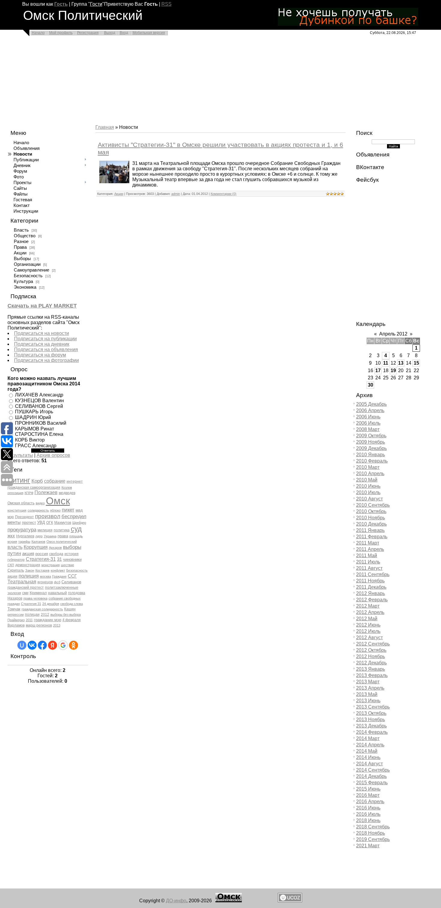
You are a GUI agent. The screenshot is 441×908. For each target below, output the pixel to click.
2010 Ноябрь (370, 517)
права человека (35, 598)
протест (29, 522)
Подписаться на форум (40, 354)
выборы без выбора (65, 614)
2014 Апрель (370, 744)
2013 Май (366, 694)
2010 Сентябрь (373, 505)
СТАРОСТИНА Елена (39, 434)
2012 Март (368, 606)
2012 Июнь (368, 624)
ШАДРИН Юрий (33, 417)
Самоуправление (31, 270)
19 (393, 370)
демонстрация (27, 565)
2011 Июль (368, 561)
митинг (19, 480)
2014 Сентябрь (373, 770)
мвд (79, 510)
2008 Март (368, 429)
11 (385, 363)
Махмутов (62, 523)
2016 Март (368, 795)
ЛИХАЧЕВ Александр (39, 394)
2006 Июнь (368, 416)
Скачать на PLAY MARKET (42, 306)
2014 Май (366, 751)
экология (14, 593)
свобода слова (71, 604)
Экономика (25, 287)
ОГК (49, 523)
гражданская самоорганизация (34, 487)
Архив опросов (53, 455)
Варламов (16, 625)
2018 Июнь (368, 820)
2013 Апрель (370, 688)
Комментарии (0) (223, 194)
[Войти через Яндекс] (52, 645)
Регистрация (88, 33)
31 (59, 559)
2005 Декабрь (371, 404)
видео (40, 503)
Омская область (21, 503)
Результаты (20, 455)
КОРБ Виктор (30, 439)
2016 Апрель (370, 801)
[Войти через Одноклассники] (73, 645)
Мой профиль (61, 33)
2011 (29, 620)
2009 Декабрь (371, 448)
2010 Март (368, 467)
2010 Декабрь (371, 524)
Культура (23, 281)
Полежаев (46, 492)
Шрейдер (79, 522)
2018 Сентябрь (373, 826)
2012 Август (369, 637)
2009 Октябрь (371, 435)
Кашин (70, 609)
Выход (109, 33)
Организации (27, 264)
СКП (11, 565)
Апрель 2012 (393, 333)
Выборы (22, 258)
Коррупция (36, 547)
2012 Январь (370, 593)
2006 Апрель (370, 410)
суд (76, 529)
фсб (57, 582)
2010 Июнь (368, 486)
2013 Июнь (368, 700)
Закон (29, 570)
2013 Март (368, 681)
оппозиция (15, 493)
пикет (68, 510)
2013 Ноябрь (370, 719)
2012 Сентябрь (373, 643)
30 (370, 384)
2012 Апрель (370, 612)
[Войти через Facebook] (42, 645)
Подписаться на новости (41, 333)
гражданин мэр (47, 620)
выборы (72, 547)
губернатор (16, 559)
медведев (67, 493)
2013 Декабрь (371, 725)
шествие (67, 565)
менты (14, 522)
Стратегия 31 (31, 604)
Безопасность (28, 275)
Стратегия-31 (41, 559)
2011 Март (367, 542)
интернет (75, 481)
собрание (54, 481)
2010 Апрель (370, 473)
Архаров (55, 547)
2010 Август (369, 498)
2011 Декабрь (371, 587)
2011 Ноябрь (370, 580)
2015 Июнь (368, 788)
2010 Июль (368, 492)
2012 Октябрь (371, 650)
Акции (20, 253)
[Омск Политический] (228, 900)
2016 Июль (368, 814)
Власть (21, 230)
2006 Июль (368, 423)
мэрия (12, 541)
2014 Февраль (372, 732)
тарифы (24, 541)
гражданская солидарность (42, 609)
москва (45, 576)
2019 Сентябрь (373, 839)
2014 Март (368, 738)
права (63, 536)
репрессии (16, 614)
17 (378, 370)
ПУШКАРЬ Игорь (34, 411)
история (71, 554)
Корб (37, 481)
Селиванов (71, 582)
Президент (24, 517)
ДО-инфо (176, 900)
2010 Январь (370, 454)
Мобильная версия (149, 33)
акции (12, 576)
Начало (38, 33)
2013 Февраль (372, 675)
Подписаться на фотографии (46, 360)
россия (41, 553)
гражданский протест (26, 587)
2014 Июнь (368, 757)
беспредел (74, 516)
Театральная (22, 581)
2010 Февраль (372, 460)
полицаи (32, 614)
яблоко (55, 510)
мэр (11, 517)
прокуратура (22, 530)
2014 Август (369, 763)
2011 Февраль (371, 536)
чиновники (72, 559)
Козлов (67, 487)
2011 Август (369, 568)
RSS (166, 4)
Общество (24, 235)
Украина (50, 536)
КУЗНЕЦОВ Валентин (39, 400)
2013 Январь (370, 669)
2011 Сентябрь (372, 574)
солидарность (38, 510)
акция (28, 553)
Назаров (15, 598)
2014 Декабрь (371, 776)
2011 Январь (370, 530)
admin (175, 194)
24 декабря (50, 604)
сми (25, 593)
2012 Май (366, 618)
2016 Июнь (368, 807)
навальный (57, 593)
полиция (29, 576)
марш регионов (39, 625)
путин (14, 553)
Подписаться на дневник (41, 344)
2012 (45, 614)
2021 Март (368, 845)
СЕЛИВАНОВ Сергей (39, 405)
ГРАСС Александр (35, 445)
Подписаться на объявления (46, 349)
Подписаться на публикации (45, 338)
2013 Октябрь (371, 713)
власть (15, 547)
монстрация (50, 565)
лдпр (39, 536)
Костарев (42, 570)
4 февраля (71, 620)
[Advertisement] (180, 82)
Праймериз (16, 620)
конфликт (58, 570)
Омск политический (61, 541)
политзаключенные (61, 587)
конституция (17, 510)
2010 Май (366, 479)
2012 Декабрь (371, 662)
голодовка (76, 593)
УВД (41, 522)
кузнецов (45, 582)
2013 (56, 625)
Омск (58, 500)
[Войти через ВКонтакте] (32, 645)
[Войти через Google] (63, 645)
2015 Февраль (372, 782)
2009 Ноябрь (370, 442)
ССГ (72, 576)
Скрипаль (16, 570)
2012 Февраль (372, 599)
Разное (21, 241)
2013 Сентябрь (373, 706)
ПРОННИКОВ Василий (40, 423)
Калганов (38, 541)
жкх (11, 535)
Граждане (59, 576)
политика (62, 530)
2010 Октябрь (371, 511)
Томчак (14, 609)
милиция (45, 530)
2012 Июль (368, 631)
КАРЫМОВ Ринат (34, 428)
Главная (104, 127)
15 (416, 363)
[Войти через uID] (21, 645)
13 (401, 363)
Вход (124, 33)
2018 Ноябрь (370, 833)
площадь (76, 536)
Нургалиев (25, 536)
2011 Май (366, 555)
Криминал (38, 593)
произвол (47, 516)
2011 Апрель (370, 549)
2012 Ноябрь (370, 656)
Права (20, 247)
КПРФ (29, 493)
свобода (56, 554)
